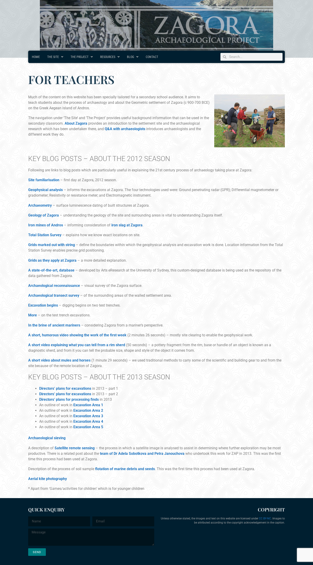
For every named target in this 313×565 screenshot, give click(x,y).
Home (36, 57)
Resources (107, 57)
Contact (152, 57)
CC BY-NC (265, 518)
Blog (130, 57)
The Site (53, 57)
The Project (79, 57)
